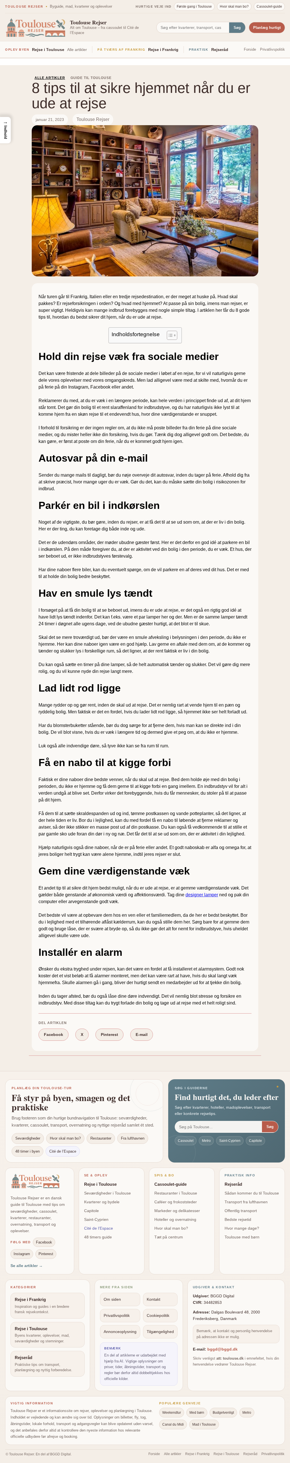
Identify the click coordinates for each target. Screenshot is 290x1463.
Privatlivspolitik (272, 49)
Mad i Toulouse (204, 1424)
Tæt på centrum (168, 1237)
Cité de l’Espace (62, 1151)
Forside (250, 49)
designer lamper (201, 894)
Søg (237, 27)
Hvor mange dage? (242, 1228)
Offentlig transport (241, 1210)
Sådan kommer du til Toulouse (252, 1193)
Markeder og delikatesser (177, 1210)
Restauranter (100, 1138)
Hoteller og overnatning (175, 1219)
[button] (5, 130)
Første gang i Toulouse (194, 6)
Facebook (53, 1034)
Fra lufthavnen (132, 1138)
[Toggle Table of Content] (169, 335)
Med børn (196, 1413)
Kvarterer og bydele (102, 1202)
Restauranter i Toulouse (175, 1193)
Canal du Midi (173, 1424)
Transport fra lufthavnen (246, 1202)
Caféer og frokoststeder (175, 1202)
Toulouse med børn (242, 1237)
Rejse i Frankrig (163, 49)
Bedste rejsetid (238, 1219)
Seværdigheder (27, 1138)
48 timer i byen (27, 1151)
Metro (206, 1141)
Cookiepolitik (158, 1315)
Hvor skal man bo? (234, 6)
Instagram (22, 1254)
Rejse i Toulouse (48, 49)
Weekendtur (171, 1413)
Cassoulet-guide (269, 6)
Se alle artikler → (26, 1265)
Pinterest (109, 1034)
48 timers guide (98, 1237)
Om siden (112, 1299)
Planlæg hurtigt (267, 27)
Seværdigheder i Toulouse (107, 1193)
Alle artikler (77, 49)
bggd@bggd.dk (222, 1349)
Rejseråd (219, 49)
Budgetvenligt (223, 1413)
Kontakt (153, 1299)
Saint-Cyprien (229, 1141)
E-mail (142, 1034)
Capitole (255, 1141)
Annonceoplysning (120, 1331)
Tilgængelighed (160, 1331)
